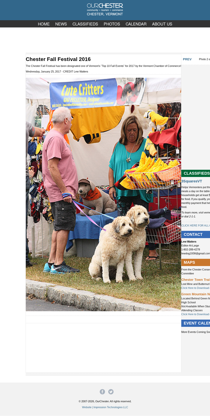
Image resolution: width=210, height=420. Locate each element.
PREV (187, 59)
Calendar (136, 24)
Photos (112, 24)
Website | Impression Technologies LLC (105, 407)
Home (44, 24)
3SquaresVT (191, 181)
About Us (162, 24)
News (61, 24)
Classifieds (85, 24)
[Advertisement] (105, 39)
